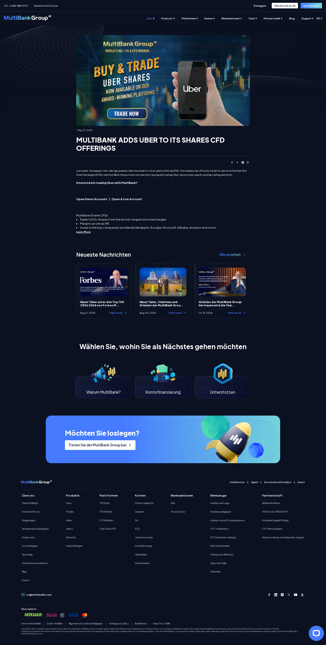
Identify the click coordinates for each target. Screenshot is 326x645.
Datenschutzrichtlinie (31, 624)
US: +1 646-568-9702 (16, 5)
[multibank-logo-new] (27, 18)
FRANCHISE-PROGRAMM (275, 512)
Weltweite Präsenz (31, 512)
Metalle (70, 512)
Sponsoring (27, 554)
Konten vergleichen (144, 503)
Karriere (301, 482)
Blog (24, 571)
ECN (137, 529)
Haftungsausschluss (119, 624)
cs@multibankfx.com (38, 594)
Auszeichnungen (30, 546)
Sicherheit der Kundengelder (35, 529)
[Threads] (302, 594)
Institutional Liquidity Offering (275, 520)
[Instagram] (282, 594)
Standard (139, 512)
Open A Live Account (127, 199)
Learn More (83, 231)
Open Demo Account (91, 199)
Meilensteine (28, 537)
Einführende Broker (271, 503)
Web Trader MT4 (108, 529)
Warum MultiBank (30, 503)
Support (254, 482)
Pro (136, 520)
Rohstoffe (71, 537)
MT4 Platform (106, 512)
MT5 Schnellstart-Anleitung (223, 537)
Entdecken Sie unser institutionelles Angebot (283, 537)
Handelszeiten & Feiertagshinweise (227, 520)
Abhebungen (141, 554)
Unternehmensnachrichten (35, 563)
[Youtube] (295, 594)
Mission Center (178, 512)
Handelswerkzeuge (220, 503)
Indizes (69, 529)
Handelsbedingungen (220, 512)
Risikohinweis (141, 624)
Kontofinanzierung (143, 546)
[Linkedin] (275, 594)
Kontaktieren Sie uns (46, 5)
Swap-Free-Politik (161, 624)
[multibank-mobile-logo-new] (36, 482)
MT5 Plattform (106, 520)
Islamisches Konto (144, 537)
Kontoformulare (142, 563)
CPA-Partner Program (272, 529)
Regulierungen (28, 520)
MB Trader (105, 503)
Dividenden (215, 571)
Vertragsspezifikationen (221, 554)
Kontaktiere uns (237, 482)
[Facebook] (269, 594)
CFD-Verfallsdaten (219, 529)
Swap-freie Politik (218, 563)
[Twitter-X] (289, 594)
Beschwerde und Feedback (277, 482)
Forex (69, 503)
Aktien (69, 520)
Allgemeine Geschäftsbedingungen (86, 624)
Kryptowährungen (74, 546)
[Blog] (295, 18)
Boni (173, 503)
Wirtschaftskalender (220, 546)
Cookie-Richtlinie (55, 624)
